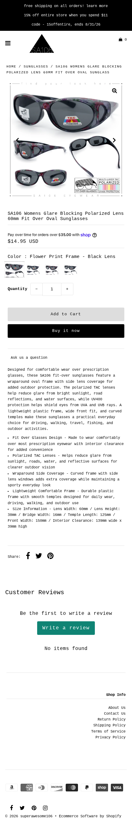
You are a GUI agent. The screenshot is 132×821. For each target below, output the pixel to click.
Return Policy (112, 719)
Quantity (17, 289)
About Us (117, 708)
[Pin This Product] (50, 557)
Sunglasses (36, 66)
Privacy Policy (110, 737)
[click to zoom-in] (114, 92)
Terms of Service (108, 731)
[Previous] (17, 140)
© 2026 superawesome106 (28, 816)
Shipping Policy (109, 725)
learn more (97, 6)
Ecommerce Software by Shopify (90, 816)
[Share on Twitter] (38, 557)
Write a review (66, 628)
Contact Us (115, 714)
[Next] (114, 140)
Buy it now (66, 331)
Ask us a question (29, 358)
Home (11, 66)
